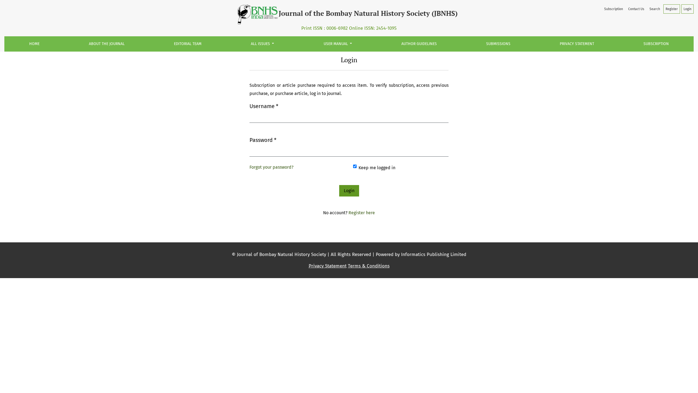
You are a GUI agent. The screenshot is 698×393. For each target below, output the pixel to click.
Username (263, 106)
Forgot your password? (271, 167)
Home (34, 43)
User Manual (336, 43)
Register (672, 9)
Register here (361, 212)
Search (654, 9)
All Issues (261, 43)
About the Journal (107, 43)
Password (262, 139)
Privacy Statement (577, 43)
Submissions (498, 43)
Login (687, 9)
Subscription (656, 43)
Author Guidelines (419, 43)
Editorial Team (187, 43)
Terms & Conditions (369, 266)
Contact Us (636, 9)
